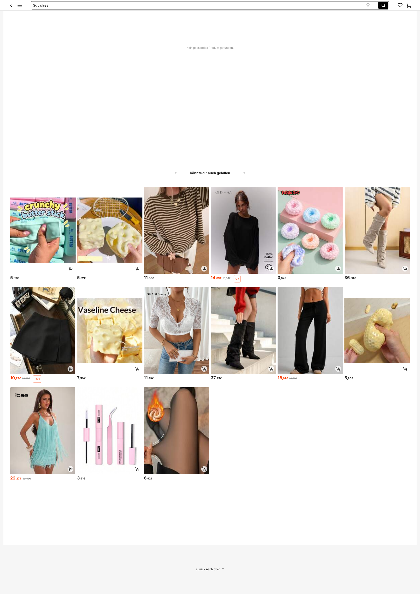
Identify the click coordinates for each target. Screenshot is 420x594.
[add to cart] (70, 269)
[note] (237, 278)
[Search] (383, 5)
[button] (11, 5)
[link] (400, 5)
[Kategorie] (20, 5)
